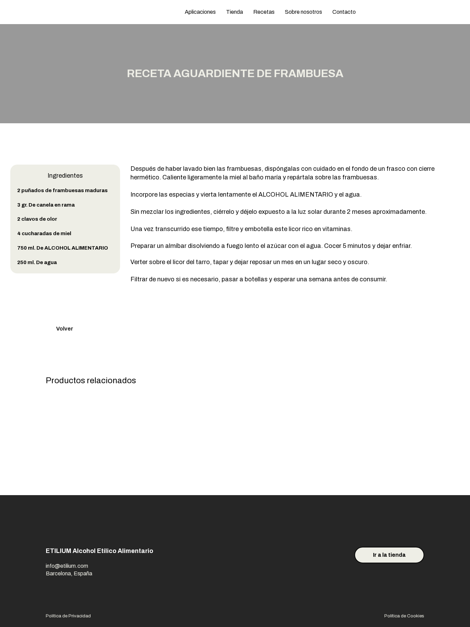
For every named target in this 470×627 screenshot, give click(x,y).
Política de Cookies (404, 616)
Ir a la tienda (389, 555)
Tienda (234, 12)
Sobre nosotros (303, 12)
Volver (64, 329)
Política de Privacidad (68, 616)
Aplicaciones (200, 12)
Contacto (344, 12)
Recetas (264, 12)
